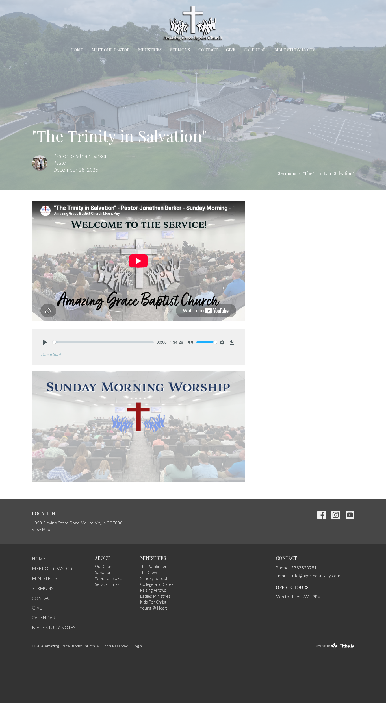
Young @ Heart (153, 608)
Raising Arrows (153, 590)
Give (230, 50)
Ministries (150, 50)
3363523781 (304, 568)
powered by (331, 650)
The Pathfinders (154, 566)
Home (77, 50)
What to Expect (109, 578)
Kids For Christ (153, 602)
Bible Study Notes (294, 50)
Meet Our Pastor (111, 50)
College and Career (157, 584)
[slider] (103, 342)
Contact (208, 50)
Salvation (103, 572)
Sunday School (153, 578)
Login (137, 645)
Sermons (180, 50)
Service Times (107, 584)
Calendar (255, 50)
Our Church (105, 566)
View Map (41, 529)
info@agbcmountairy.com (315, 575)
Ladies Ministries (155, 596)
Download (51, 354)
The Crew (148, 572)
